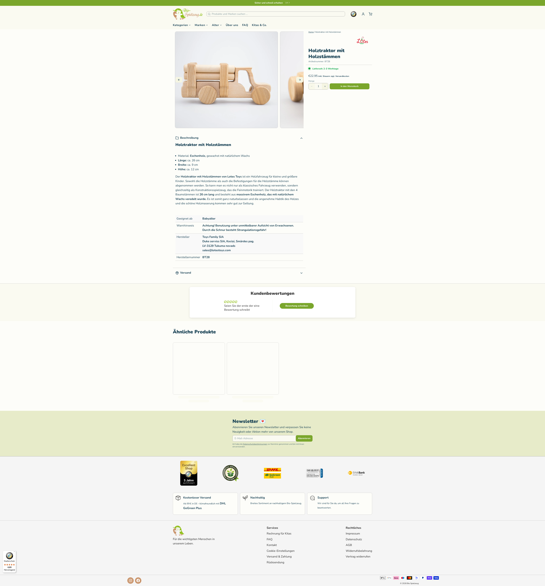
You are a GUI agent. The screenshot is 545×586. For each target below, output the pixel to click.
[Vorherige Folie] (178, 80)
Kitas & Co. (259, 25)
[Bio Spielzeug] (188, 14)
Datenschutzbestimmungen (255, 444)
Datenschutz (354, 539)
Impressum (353, 533)
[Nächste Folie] (299, 80)
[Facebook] (138, 580)
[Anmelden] (362, 14)
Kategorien (180, 25)
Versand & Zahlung (279, 556)
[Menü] (14, 552)
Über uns (232, 25)
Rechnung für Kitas (279, 533)
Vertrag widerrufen (358, 556)
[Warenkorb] (369, 14)
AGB (349, 545)
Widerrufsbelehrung (359, 551)
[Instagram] (130, 580)
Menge (311, 81)
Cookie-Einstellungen (281, 551)
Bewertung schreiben (296, 305)
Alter (215, 25)
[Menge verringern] (312, 86)
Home (311, 32)
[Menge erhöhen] (325, 86)
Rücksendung (275, 562)
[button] (349, 86)
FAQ (245, 25)
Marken (200, 25)
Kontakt (272, 545)
